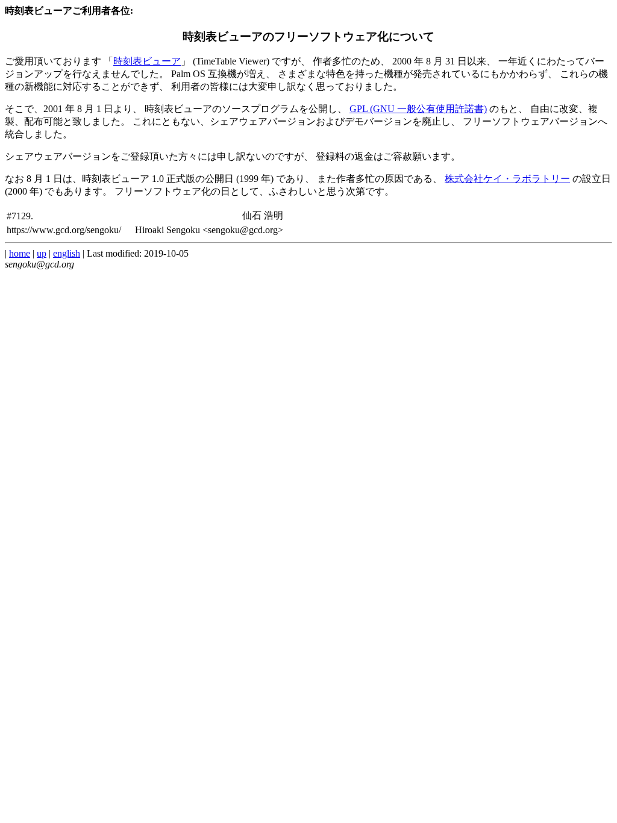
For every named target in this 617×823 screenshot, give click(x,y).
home (19, 253)
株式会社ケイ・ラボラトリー (507, 179)
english (66, 253)
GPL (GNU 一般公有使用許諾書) (418, 109)
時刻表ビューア (147, 61)
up (41, 253)
